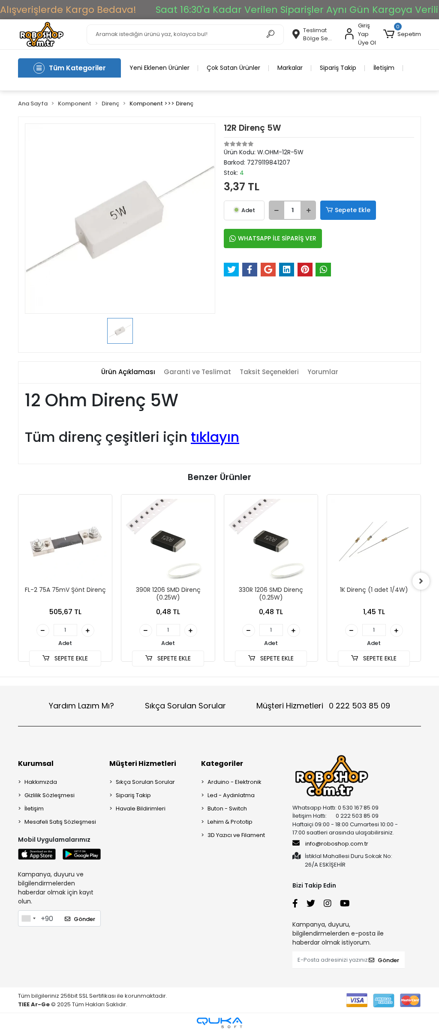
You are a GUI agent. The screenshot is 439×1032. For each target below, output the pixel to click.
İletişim (383, 67)
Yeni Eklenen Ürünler (159, 67)
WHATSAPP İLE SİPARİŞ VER (277, 238)
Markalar (290, 67)
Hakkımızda (40, 782)
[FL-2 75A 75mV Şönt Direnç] (65, 541)
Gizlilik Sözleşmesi (49, 795)
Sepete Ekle (352, 210)
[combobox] (28, 918)
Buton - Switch (227, 808)
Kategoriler (222, 763)
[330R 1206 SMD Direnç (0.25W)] (271, 541)
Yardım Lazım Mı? (81, 705)
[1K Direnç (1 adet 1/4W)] (373, 541)
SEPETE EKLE (70, 658)
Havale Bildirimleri (140, 808)
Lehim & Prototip (230, 822)
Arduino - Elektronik (234, 782)
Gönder (84, 919)
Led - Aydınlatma (231, 795)
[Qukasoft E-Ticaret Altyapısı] (219, 1022)
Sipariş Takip (338, 67)
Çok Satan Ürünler (233, 67)
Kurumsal (36, 763)
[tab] (128, 372)
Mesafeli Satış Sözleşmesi (60, 822)
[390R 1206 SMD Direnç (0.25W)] (168, 541)
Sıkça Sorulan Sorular (185, 705)
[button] (402, 34)
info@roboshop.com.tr (336, 844)
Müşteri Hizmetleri (323, 705)
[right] (421, 581)
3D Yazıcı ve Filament (236, 835)
